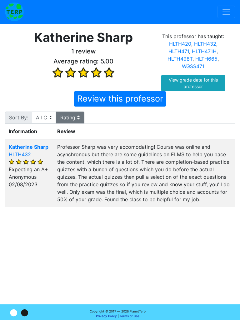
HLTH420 (180, 44)
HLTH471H (204, 51)
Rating (68, 117)
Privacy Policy (106, 316)
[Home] (14, 11)
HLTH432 (205, 44)
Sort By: (18, 117)
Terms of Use (129, 316)
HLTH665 (206, 59)
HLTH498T (180, 59)
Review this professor (120, 98)
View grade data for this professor (193, 83)
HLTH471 (178, 51)
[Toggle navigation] (226, 12)
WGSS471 (193, 66)
